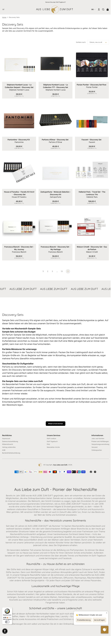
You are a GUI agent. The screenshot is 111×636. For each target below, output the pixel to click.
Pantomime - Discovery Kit (18, 138)
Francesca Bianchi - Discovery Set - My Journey (19, 246)
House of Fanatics (19, 195)
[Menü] (11, 608)
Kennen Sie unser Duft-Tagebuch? (55, 2)
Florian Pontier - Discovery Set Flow (90, 84)
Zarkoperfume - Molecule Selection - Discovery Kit (54, 191)
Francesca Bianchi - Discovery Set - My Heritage (54, 246)
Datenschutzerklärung (10, 439)
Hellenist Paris (90, 195)
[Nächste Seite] (67, 269)
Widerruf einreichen (54, 421)
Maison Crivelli (90, 250)
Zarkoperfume (54, 195)
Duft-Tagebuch (51, 439)
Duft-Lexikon (50, 436)
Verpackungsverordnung (99, 442)
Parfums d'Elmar (54, 141)
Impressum (6, 436)
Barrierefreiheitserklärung (11, 451)
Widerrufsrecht (7, 442)
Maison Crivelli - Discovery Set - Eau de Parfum (90, 246)
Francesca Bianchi (19, 250)
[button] (3, 9)
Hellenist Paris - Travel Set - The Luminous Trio (90, 191)
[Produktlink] (18, 73)
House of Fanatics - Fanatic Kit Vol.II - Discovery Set (19, 191)
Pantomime (18, 141)
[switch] (7, 622)
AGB (3, 448)
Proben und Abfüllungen (98, 439)
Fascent (90, 141)
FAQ (47, 442)
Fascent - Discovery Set (90, 138)
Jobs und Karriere (96, 436)
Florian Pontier (90, 87)
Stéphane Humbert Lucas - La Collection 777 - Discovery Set (54, 85)
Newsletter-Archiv (52, 445)
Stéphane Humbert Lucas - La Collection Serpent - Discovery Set (19, 85)
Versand (93, 445)
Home (4, 17)
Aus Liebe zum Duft (59, 462)
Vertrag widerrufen (9, 445)
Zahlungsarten (95, 448)
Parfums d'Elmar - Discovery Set (54, 138)
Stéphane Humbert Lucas (19, 89)
